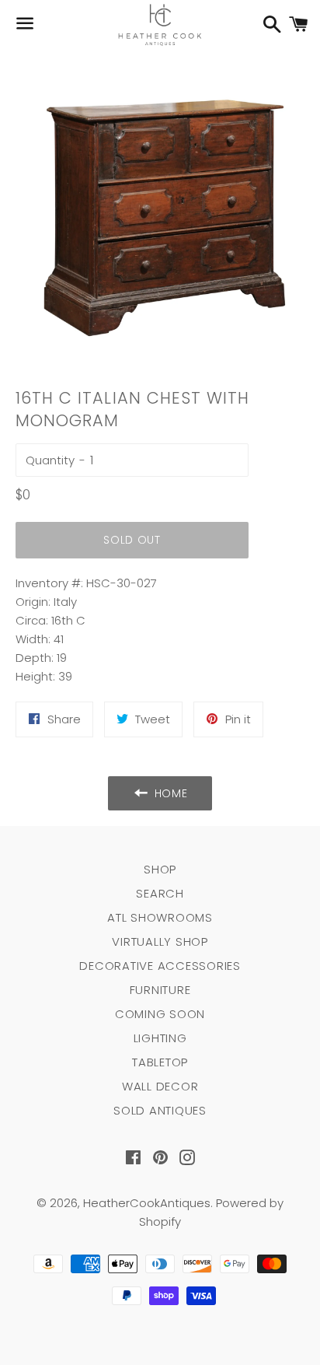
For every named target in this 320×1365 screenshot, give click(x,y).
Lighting (160, 1038)
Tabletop (160, 1062)
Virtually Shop (160, 941)
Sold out (132, 540)
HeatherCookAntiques (146, 1203)
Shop (160, 869)
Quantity (50, 460)
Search (160, 893)
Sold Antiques (160, 1110)
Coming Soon (160, 1014)
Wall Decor (160, 1086)
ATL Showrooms (160, 917)
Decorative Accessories (160, 965)
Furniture (160, 990)
